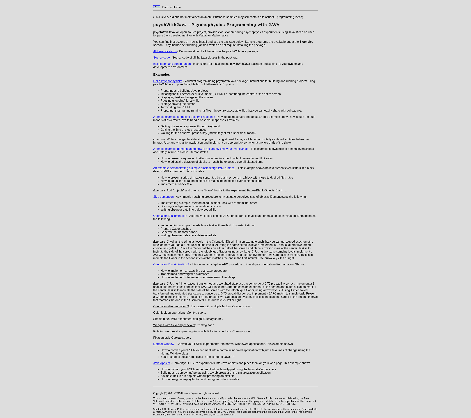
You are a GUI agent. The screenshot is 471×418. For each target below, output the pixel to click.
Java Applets (161, 363)
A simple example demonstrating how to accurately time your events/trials (200, 148)
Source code (161, 57)
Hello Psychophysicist (167, 81)
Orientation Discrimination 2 (171, 264)
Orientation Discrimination (170, 215)
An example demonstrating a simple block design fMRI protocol (194, 168)
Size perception (163, 196)
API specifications (165, 51)
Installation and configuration (172, 63)
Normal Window (163, 343)
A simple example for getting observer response (184, 116)
